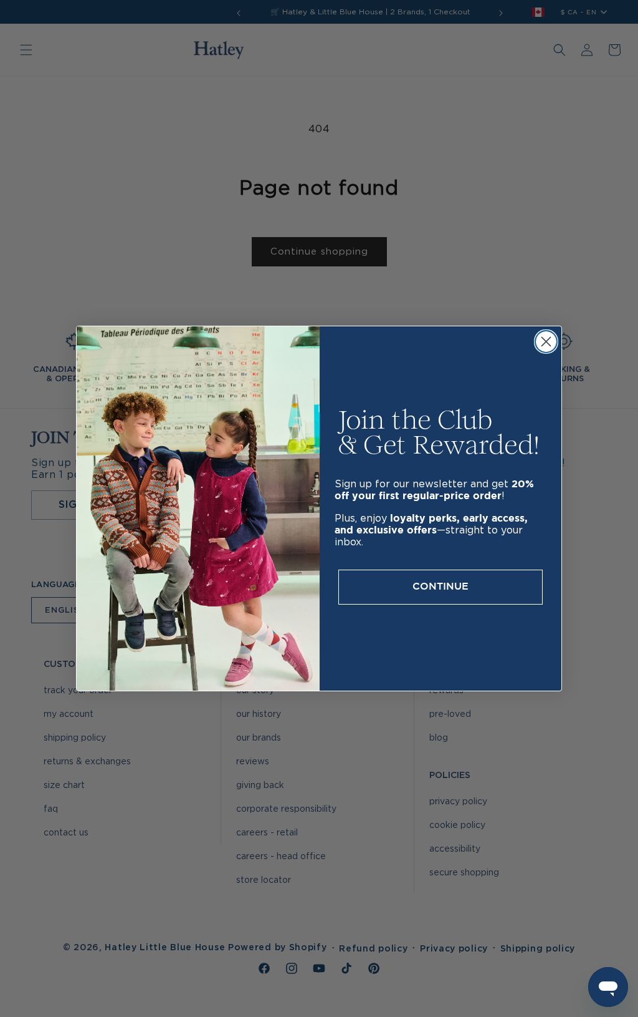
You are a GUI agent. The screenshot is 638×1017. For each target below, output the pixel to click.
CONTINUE (440, 586)
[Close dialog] (546, 342)
